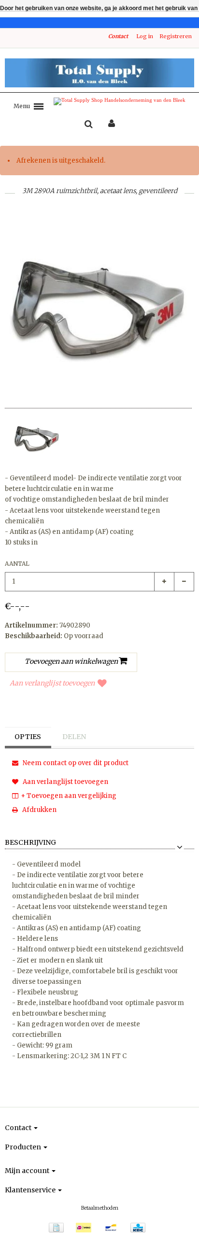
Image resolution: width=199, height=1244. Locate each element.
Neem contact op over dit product (74, 763)
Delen (74, 736)
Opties (27, 736)
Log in (144, 36)
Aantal (17, 563)
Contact (118, 36)
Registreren (175, 36)
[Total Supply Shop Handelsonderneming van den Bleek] (99, 72)
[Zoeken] (89, 124)
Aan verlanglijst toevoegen (52, 683)
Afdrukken (39, 810)
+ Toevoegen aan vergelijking (68, 796)
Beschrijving (30, 843)
